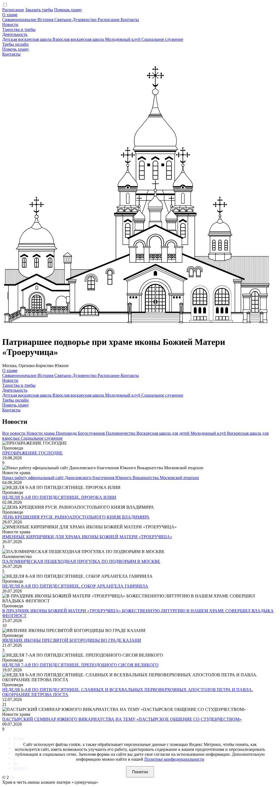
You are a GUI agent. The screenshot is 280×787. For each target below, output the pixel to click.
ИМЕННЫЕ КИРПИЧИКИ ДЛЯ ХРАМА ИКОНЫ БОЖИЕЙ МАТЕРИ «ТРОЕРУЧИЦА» (87, 536)
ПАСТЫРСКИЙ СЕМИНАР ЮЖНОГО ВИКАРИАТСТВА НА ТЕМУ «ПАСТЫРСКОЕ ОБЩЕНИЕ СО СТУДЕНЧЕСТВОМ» (121, 719)
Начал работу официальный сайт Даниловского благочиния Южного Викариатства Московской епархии (100, 477)
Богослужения (92, 433)
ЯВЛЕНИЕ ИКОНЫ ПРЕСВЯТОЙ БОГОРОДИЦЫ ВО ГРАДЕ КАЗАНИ (71, 640)
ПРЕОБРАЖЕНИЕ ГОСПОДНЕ (32, 453)
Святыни (63, 19)
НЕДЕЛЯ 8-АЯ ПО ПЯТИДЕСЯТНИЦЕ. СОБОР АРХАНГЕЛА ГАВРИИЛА (75, 586)
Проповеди (67, 433)
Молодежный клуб (123, 39)
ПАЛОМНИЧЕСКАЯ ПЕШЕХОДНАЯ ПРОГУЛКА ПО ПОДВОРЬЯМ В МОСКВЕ (81, 561)
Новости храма (41, 433)
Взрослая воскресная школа (78, 39)
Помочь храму (15, 49)
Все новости (14, 433)
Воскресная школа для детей (163, 433)
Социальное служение (162, 39)
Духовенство (85, 19)
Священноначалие (19, 19)
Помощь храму (68, 9)
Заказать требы (39, 9)
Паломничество (121, 433)
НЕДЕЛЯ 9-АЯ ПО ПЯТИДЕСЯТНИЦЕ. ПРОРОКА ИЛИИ (59, 497)
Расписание (13, 9)
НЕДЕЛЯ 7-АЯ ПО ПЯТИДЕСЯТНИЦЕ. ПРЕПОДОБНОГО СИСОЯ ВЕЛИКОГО (80, 665)
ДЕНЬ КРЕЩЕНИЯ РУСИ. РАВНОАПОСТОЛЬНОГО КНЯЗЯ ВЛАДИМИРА (76, 517)
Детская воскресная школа (27, 39)
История (45, 19)
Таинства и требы (19, 29)
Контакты (130, 19)
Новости (10, 24)
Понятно (140, 771)
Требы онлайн (15, 44)
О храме (10, 14)
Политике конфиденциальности (174, 759)
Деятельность (14, 34)
